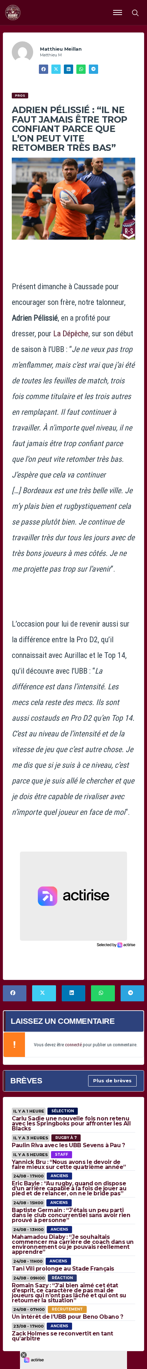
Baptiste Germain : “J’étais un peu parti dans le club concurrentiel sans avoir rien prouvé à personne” (71, 1215)
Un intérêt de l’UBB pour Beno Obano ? (67, 1316)
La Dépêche (70, 333)
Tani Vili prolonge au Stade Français (63, 1268)
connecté (73, 1044)
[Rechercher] (135, 12)
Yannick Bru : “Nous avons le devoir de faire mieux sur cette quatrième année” (69, 1164)
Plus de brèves (112, 1080)
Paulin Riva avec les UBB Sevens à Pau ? (68, 1145)
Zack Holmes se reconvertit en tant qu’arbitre (62, 1336)
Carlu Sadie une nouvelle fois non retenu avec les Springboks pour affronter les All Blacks (71, 1123)
